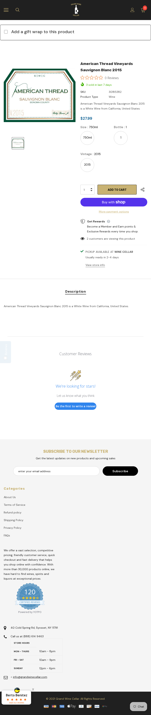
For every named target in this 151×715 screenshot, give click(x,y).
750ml (87, 138)
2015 (87, 165)
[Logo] (76, 9)
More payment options (114, 211)
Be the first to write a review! (76, 406)
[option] (40, 95)
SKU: (83, 92)
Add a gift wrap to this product (42, 32)
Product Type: (89, 97)
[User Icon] (132, 10)
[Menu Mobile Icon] (6, 10)
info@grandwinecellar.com (30, 677)
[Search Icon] (21, 10)
